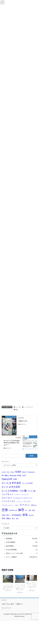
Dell (8, 472)
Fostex (12, 472)
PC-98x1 (5, 475)
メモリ (16, 505)
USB (15, 479)
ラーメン (25, 505)
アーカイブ (5, 524)
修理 (21, 509)
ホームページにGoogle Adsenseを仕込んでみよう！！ (12, 443)
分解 (29, 510)
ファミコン (27, 501)
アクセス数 (31, 491)
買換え (8, 518)
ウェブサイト (7, 494)
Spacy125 (7, 479)
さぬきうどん (22, 421)
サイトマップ (6, 608)
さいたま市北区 (27, 483)
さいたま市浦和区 (10, 491)
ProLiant (13, 476)
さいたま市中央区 (11, 483)
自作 (3, 518)
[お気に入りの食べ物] (9, 425)
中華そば (33, 505)
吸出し (8, 515)
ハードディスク (28, 407)
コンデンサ (17, 494)
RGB (19, 475)
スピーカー (7, 498)
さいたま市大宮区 (11, 487)
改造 (25, 514)
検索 (31, 456)
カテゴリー (5, 461)
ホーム (4, 600)
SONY (24, 475)
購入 (17, 409)
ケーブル (18, 407)
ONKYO (24, 472)
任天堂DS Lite (13, 510)
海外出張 (31, 515)
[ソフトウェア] (30, 442)
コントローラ (24, 494)
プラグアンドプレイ (7, 505)
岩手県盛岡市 (16, 515)
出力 (26, 510)
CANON (4, 472)
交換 (5, 509)
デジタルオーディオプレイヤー (23, 498)
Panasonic (31, 472)
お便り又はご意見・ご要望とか (12, 604)
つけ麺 (22, 490)
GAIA (18, 471)
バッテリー (19, 501)
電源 (17, 518)
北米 (33, 510)
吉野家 (4, 515)
